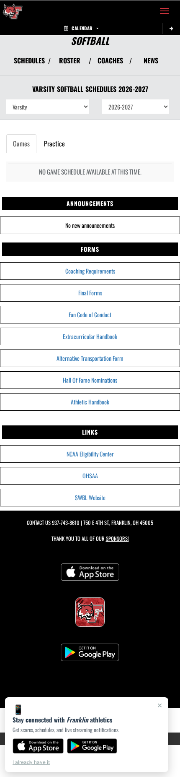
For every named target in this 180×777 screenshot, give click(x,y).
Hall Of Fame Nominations (90, 379)
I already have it (31, 762)
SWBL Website (90, 497)
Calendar (82, 28)
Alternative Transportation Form (90, 358)
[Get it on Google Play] (92, 746)
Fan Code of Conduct (90, 314)
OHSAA (90, 475)
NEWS (151, 60)
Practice (54, 143)
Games (21, 143)
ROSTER (69, 60)
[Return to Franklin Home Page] (12, 10)
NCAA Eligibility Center (90, 453)
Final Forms (90, 292)
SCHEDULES (29, 60)
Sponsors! (117, 538)
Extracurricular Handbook (90, 336)
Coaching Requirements (90, 270)
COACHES (110, 60)
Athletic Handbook (90, 401)
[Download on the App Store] (38, 746)
